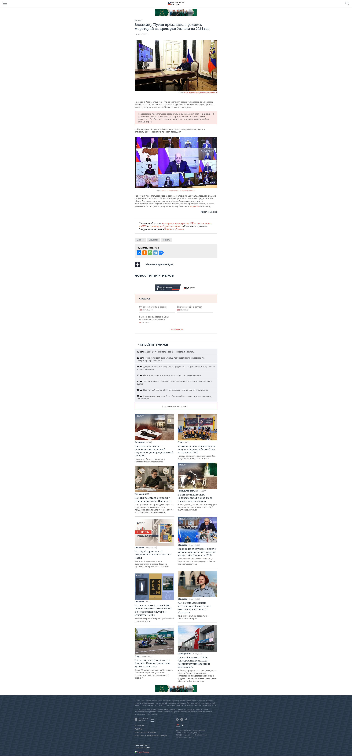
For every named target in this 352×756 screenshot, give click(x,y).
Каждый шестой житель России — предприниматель (165, 351)
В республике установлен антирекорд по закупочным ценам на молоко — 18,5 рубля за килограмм (197, 502)
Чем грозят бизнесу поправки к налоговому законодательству (154, 453)
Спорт (138, 656)
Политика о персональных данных (151, 736)
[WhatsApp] (150, 252)
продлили (194, 206)
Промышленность (186, 491)
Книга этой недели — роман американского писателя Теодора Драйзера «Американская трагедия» (153, 559)
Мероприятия (184, 654)
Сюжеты (144, 298)
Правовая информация (145, 732)
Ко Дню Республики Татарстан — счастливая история (194, 610)
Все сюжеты (177, 329)
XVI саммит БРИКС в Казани (153, 308)
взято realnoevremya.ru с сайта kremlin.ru (200, 93)
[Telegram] (155, 252)
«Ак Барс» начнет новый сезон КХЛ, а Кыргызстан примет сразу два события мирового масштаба (197, 556)
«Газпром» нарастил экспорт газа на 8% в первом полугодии (169, 375)
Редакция (139, 726)
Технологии (140, 494)
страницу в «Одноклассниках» (165, 226)
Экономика (140, 442)
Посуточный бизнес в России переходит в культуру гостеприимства (172, 390)
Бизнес (139, 20)
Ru (178, 725)
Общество (153, 239)
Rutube (168, 229)
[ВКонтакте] (139, 252)
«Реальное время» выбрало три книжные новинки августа (154, 613)
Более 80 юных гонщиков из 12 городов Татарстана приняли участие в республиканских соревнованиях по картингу (154, 668)
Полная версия (142, 745)
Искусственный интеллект (189, 308)
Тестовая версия (143, 747)
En (183, 725)
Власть (166, 239)
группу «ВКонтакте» (192, 223)
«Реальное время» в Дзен (159, 264)
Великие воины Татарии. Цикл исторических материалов (154, 319)
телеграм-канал (171, 223)
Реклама (138, 729)
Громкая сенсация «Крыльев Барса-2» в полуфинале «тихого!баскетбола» (196, 452)
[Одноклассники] (144, 252)
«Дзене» (179, 229)
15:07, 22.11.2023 (141, 34)
